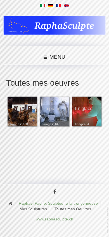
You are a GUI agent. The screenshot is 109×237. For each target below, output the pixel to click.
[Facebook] (54, 192)
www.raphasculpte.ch (54, 219)
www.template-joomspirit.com (108, 220)
